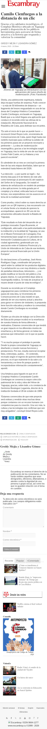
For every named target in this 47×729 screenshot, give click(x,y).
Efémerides (24, 712)
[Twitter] (16, 718)
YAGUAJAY (24, 440)
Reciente (9, 561)
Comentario (8, 507)
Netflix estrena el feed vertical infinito (29, 605)
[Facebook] (11, 718)
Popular (20, 561)
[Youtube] (25, 718)
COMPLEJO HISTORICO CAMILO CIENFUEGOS (19, 437)
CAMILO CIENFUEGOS (27, 434)
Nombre (7, 531)
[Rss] (7, 718)
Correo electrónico (12, 540)
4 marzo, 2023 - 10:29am (10, 46)
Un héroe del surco (25, 677)
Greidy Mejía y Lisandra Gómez (19, 43)
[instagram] (30, 718)
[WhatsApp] (20, 718)
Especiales (40, 708)
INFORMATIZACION (9, 440)
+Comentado (33, 561)
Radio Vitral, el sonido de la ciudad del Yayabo (28, 668)
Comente (35, 52)
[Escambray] (23, 4)
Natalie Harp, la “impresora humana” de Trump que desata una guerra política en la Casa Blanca (30, 581)
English (30, 708)
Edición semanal (9, 708)
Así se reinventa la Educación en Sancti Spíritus (29, 688)
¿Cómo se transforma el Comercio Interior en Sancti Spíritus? (30, 567)
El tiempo (21, 708)
